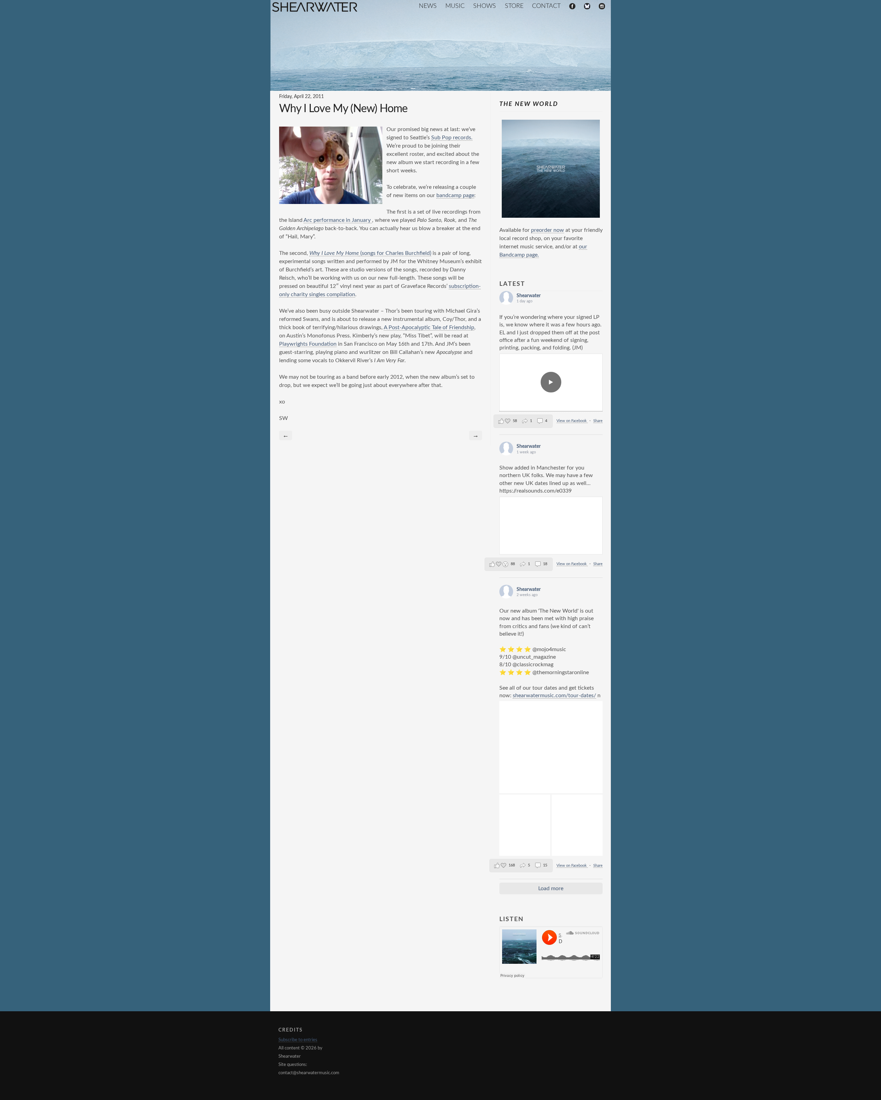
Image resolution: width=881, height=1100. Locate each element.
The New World (528, 104)
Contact (546, 6)
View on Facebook (572, 421)
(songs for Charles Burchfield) (395, 253)
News (428, 6)
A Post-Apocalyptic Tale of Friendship (429, 327)
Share (598, 421)
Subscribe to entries (297, 1040)
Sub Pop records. (452, 137)
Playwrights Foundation (308, 344)
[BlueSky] (587, 7)
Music (455, 6)
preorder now (547, 230)
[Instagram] (602, 7)
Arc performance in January (338, 220)
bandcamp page (455, 195)
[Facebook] (572, 7)
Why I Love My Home (334, 253)
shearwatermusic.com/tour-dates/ (554, 695)
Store (514, 6)
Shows (484, 6)
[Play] (551, 382)
